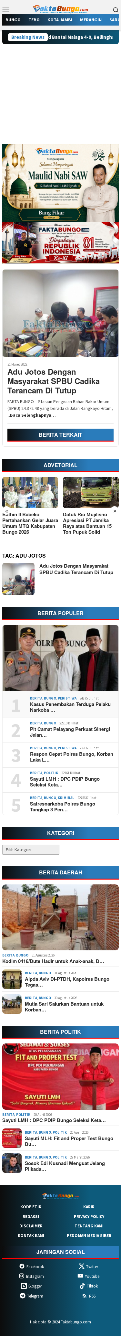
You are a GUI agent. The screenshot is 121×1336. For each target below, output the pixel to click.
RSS (92, 1296)
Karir (89, 1207)
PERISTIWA (67, 698)
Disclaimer (31, 1226)
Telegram (35, 1296)
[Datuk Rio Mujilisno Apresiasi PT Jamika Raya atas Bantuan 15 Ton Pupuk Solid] (91, 492)
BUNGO (50, 698)
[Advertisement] (60, 97)
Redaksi (31, 1216)
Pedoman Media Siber (89, 1235)
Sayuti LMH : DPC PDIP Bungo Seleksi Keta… (65, 781)
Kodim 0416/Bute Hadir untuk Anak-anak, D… (53, 961)
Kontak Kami (31, 1235)
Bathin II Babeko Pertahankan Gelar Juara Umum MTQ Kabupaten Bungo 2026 (30, 523)
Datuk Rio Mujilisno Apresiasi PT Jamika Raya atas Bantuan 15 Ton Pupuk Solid (87, 523)
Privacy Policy (89, 1216)
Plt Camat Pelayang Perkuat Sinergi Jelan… (70, 732)
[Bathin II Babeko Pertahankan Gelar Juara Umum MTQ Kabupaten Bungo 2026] (30, 492)
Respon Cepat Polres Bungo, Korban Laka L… (71, 757)
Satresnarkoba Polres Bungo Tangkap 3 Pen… (62, 806)
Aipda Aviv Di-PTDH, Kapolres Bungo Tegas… (67, 982)
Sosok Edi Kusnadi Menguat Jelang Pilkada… (65, 1166)
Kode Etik (30, 1207)
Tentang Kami (89, 1226)
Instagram (35, 1276)
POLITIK (51, 773)
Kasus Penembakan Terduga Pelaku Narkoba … (70, 707)
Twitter (92, 1266)
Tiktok (92, 1286)
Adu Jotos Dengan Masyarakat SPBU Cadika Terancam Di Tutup (53, 381)
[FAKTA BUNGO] (60, 9)
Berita (36, 698)
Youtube (92, 1276)
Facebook (35, 1266)
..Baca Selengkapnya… (31, 415)
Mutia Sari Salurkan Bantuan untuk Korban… (64, 1006)
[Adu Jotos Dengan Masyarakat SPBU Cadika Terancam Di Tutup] (60, 313)
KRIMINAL (66, 798)
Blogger (35, 1286)
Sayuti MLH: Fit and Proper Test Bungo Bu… (69, 1141)
